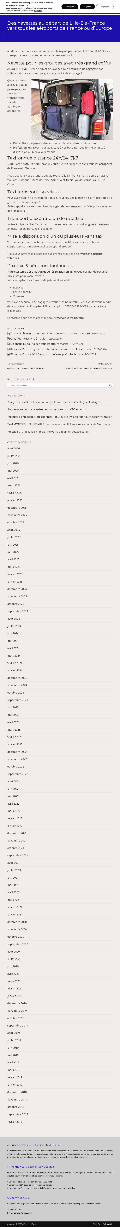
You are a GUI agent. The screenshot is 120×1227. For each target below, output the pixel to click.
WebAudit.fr (107, 1224)
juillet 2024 (14, 626)
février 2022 (14, 818)
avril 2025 (13, 559)
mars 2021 (13, 899)
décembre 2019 (17, 1003)
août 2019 (13, 1033)
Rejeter (87, 6)
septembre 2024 (17, 611)
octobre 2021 (15, 848)
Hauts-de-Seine (40, 180)
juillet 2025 (14, 537)
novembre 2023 (17, 685)
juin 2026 (13, 463)
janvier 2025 (14, 581)
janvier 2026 (14, 500)
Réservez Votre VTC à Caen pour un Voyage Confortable (45, 354)
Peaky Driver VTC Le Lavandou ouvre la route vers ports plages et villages (53, 402)
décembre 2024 (17, 589)
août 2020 (13, 951)
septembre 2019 (17, 1025)
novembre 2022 (17, 759)
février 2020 (14, 988)
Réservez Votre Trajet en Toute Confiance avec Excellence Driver (51, 349)
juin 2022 (13, 788)
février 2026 (14, 493)
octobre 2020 (15, 936)
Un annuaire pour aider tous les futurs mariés (39, 344)
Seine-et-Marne (98, 175)
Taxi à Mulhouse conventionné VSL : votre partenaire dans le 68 (50, 333)
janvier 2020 (14, 996)
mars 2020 (13, 981)
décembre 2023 (17, 678)
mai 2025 (13, 552)
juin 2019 (13, 1047)
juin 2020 (13, 966)
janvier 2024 (14, 670)
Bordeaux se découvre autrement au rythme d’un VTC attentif (46, 409)
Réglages (38, 10)
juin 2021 (13, 877)
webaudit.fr (36, 1203)
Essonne (24, 180)
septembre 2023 (17, 700)
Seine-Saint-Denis (62, 180)
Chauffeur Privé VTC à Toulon (28, 338)
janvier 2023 (14, 744)
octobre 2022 (15, 766)
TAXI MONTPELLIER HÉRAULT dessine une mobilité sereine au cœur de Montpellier (59, 424)
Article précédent (26, 366)
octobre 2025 (15, 522)
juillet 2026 (14, 456)
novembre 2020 (17, 929)
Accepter (70, 6)
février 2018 (14, 1121)
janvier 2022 (14, 825)
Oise (10, 184)
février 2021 (14, 907)
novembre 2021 (17, 840)
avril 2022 (13, 803)
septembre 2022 (17, 774)
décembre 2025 (17, 507)
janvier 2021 (14, 914)
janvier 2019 (14, 1084)
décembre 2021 (17, 833)
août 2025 (13, 530)
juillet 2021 (14, 870)
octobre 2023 (15, 692)
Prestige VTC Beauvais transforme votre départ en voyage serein (48, 431)
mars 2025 (13, 566)
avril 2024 (13, 648)
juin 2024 (13, 633)
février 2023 (14, 737)
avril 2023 (13, 722)
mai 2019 (13, 1055)
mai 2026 (13, 470)
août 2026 (13, 448)
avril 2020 (13, 973)
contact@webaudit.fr (23, 1213)
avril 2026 (13, 478)
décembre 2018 (17, 1092)
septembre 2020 (17, 944)
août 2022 (13, 781)
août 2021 (13, 862)
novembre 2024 (17, 596)
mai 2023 (13, 714)
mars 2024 (13, 655)
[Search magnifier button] (111, 385)
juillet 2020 (14, 959)
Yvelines (12, 180)
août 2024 (13, 618)
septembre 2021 (17, 855)
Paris (85, 175)
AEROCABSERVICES (18, 69)
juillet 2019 (14, 1040)
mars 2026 (13, 485)
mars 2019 (13, 1070)
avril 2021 (13, 892)
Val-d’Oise (99, 180)
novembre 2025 (17, 515)
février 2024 (14, 663)
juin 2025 (13, 544)
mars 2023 (13, 729)
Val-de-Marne (83, 180)
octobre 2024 (15, 604)
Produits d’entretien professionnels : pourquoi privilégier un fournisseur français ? (59, 416)
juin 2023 (13, 707)
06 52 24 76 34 (17, 1209)
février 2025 (14, 574)
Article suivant (89, 366)
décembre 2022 (17, 752)
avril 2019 (13, 1062)
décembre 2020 (17, 922)
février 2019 (14, 1077)
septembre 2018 (17, 1114)
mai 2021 (13, 885)
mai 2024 (13, 640)
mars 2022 (13, 811)
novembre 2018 (17, 1099)
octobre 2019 (15, 1018)
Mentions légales (30, 1224)
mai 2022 (13, 796)
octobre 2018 (15, 1107)
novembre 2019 (17, 1010)
